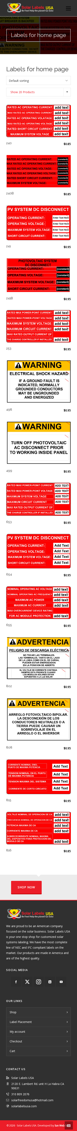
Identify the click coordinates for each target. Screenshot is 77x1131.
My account (17, 1032)
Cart (12, 1051)
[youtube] (61, 982)
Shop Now (26, 887)
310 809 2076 (20, 1094)
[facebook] (16, 982)
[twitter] (27, 982)
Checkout (16, 1041)
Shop (13, 1012)
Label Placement (21, 1022)
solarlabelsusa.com (24, 1106)
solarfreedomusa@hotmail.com (32, 1100)
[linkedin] (50, 982)
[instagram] (38, 982)
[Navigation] (68, 8)
